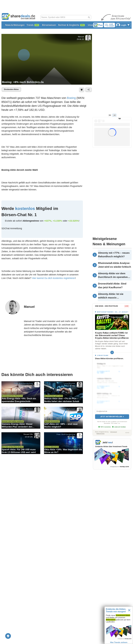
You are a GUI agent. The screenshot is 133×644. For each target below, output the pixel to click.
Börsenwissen (49, 25)
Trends (30, 25)
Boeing (71, 98)
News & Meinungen (15, 25)
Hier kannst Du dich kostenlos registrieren (53, 278)
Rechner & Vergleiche (68, 25)
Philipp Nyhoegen (68, 409)
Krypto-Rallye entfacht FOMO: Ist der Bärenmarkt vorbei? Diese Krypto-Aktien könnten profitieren (112, 335)
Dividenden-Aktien (11, 89)
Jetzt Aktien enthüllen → (112, 417)
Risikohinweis (100, 433)
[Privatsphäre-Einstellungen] (8, 636)
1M (114, 115)
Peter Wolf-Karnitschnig (23, 383)
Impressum (113, 432)
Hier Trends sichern (118, 642)
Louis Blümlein (69, 383)
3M (110, 115)
